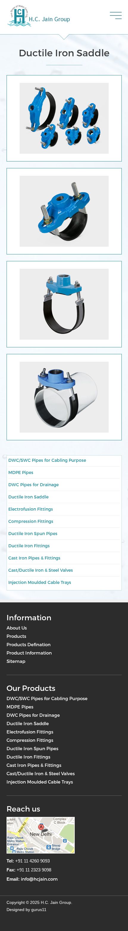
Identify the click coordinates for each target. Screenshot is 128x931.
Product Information (29, 652)
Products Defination (29, 644)
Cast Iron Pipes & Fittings (34, 557)
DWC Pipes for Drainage (33, 484)
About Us (17, 627)
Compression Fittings (30, 521)
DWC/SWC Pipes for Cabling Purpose (47, 460)
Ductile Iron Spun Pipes (32, 533)
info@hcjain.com (39, 879)
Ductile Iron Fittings (29, 545)
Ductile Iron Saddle (28, 496)
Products (16, 636)
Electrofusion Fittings (30, 509)
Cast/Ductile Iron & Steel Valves (40, 570)
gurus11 (38, 909)
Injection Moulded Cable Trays (39, 582)
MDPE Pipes (20, 472)
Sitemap (16, 661)
